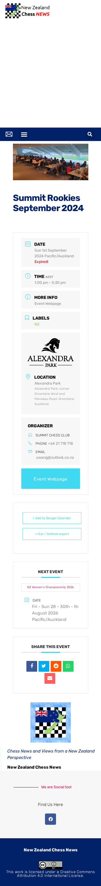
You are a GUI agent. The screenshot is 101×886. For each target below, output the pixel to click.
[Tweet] (44, 666)
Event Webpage (47, 303)
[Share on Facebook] (31, 666)
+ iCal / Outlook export (52, 534)
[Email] (49, 678)
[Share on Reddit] (56, 666)
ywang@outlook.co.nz (55, 457)
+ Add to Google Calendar (52, 518)
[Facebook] (50, 819)
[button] (24, 134)
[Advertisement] (50, 74)
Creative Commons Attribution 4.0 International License (56, 874)
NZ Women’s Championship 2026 (50, 587)
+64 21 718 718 (60, 443)
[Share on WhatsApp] (68, 666)
